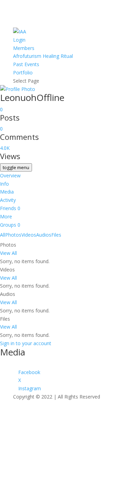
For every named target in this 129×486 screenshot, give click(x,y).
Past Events (26, 64)
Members (23, 48)
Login (19, 40)
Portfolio (23, 72)
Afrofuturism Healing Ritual (43, 56)
